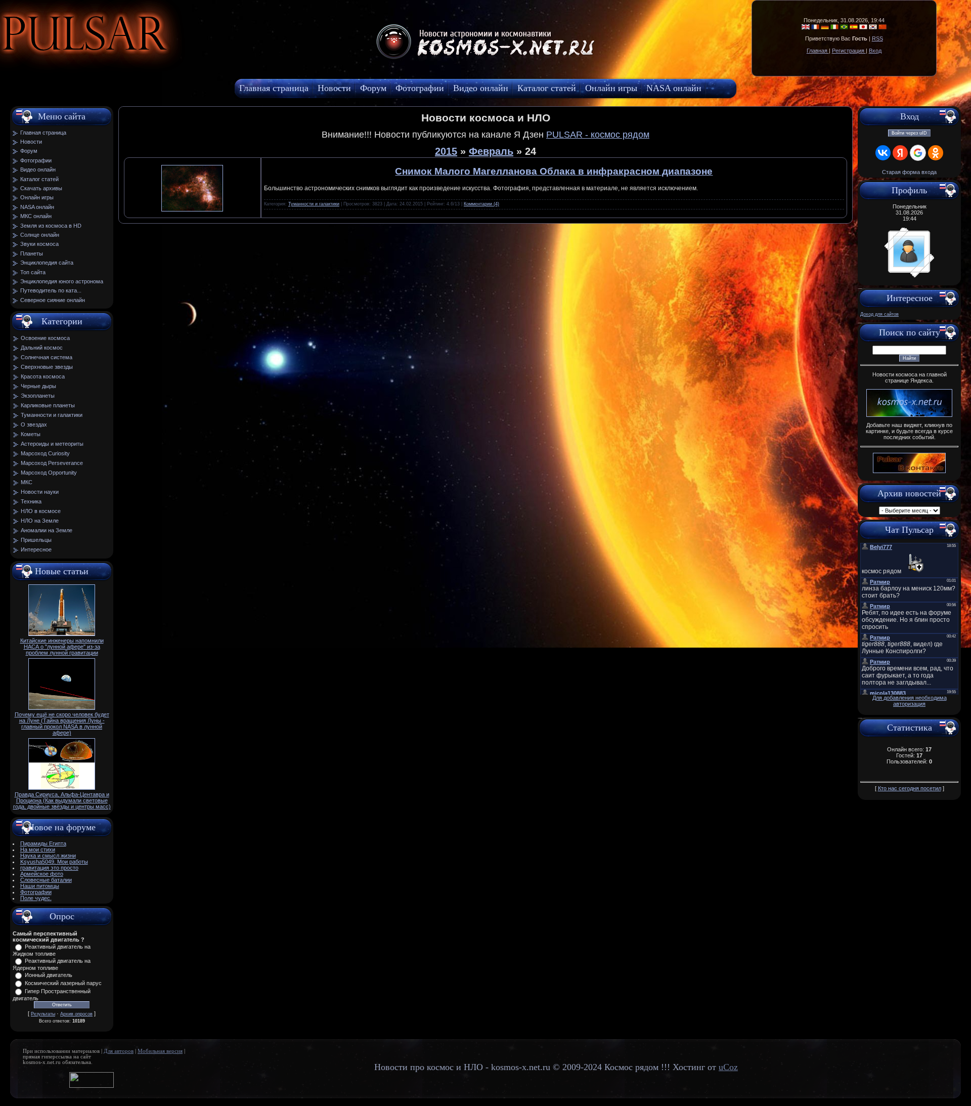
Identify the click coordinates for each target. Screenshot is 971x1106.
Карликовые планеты (48, 405)
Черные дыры (38, 386)
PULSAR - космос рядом (597, 135)
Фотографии (36, 892)
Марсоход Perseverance (52, 463)
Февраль (491, 151)
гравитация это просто (49, 868)
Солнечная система (46, 357)
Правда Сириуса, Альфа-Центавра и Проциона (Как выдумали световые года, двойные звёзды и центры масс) (62, 800)
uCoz (728, 1067)
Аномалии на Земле (46, 530)
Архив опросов (76, 1013)
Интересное (36, 549)
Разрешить (230, 58)
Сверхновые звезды (47, 367)
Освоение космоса (45, 338)
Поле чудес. (36, 898)
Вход (875, 51)
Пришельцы (36, 540)
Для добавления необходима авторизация (909, 701)
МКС (26, 482)
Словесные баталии (46, 880)
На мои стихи (37, 849)
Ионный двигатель (48, 975)
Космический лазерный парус (63, 983)
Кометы (30, 434)
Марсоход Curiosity (45, 453)
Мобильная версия (160, 1051)
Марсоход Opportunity (49, 473)
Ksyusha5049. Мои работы (54, 862)
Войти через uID (909, 133)
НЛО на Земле (40, 521)
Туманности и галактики (51, 415)
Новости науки (40, 492)
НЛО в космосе (41, 511)
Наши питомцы (39, 886)
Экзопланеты (38, 396)
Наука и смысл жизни (48, 856)
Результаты (43, 1013)
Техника (31, 501)
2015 (446, 151)
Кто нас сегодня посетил (909, 788)
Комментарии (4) (481, 203)
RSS (877, 38)
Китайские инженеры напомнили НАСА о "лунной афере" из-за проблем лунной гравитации (62, 646)
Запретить (174, 58)
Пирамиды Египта (43, 843)
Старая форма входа (909, 172)
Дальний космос (42, 348)
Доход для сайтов (879, 314)
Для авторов (119, 1051)
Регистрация (849, 51)
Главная (818, 51)
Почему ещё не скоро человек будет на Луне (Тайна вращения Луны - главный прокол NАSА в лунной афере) (62, 723)
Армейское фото (41, 874)
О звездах (34, 424)
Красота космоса (43, 376)
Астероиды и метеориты (52, 444)
